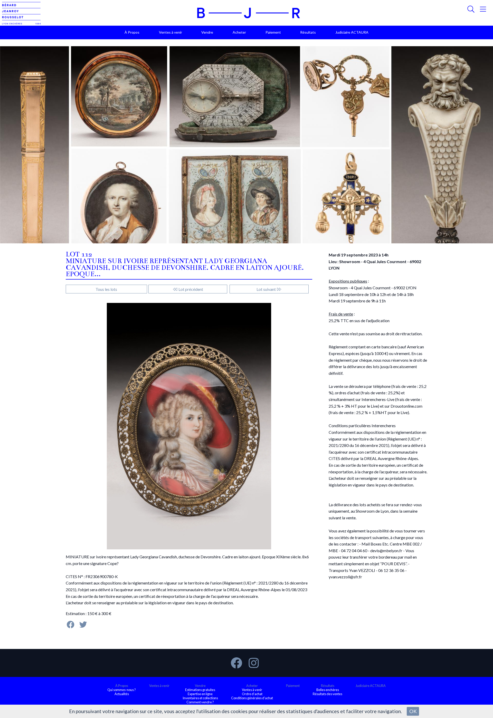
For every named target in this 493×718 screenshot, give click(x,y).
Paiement (273, 32)
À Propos (132, 32)
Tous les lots (106, 289)
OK (413, 711)
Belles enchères (327, 690)
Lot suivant (267, 289)
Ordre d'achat (252, 694)
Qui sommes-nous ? (121, 690)
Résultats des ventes (327, 694)
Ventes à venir (170, 32)
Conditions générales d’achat (252, 698)
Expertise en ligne (200, 694)
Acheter (239, 32)
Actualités (122, 694)
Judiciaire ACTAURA (351, 32)
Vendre (207, 32)
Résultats (308, 32)
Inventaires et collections (200, 698)
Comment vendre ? (200, 702)
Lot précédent (190, 289)
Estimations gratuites (200, 690)
